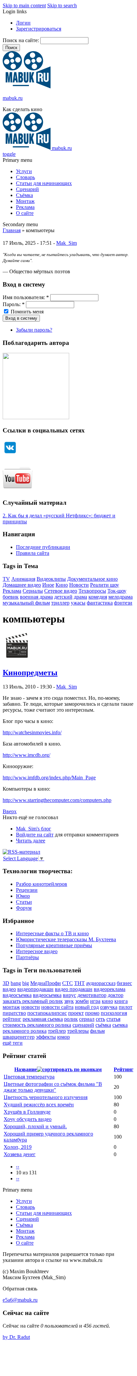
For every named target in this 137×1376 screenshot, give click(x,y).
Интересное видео (37, 951)
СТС (67, 983)
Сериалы (33, 591)
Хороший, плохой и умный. (35, 1126)
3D (6, 983)
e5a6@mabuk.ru (20, 1300)
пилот (125, 1007)
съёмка (103, 1025)
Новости (79, 585)
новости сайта (57, 1007)
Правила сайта (32, 553)
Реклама (25, 207)
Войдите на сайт (35, 834)
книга (121, 1001)
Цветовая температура (29, 1077)
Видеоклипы (51, 579)
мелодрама (120, 597)
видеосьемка (47, 995)
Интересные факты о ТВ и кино (52, 933)
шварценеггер (19, 1037)
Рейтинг (123, 1069)
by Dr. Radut (16, 1337)
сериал (86, 1019)
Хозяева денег (20, 1154)
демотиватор (91, 995)
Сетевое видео (60, 591)
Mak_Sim (66, 243)
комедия (97, 597)
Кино (62, 585)
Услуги (24, 171)
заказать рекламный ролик (33, 1001)
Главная (12, 230)
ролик (71, 1019)
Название (25, 1069)
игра (95, 1001)
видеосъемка (17, 995)
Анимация (23, 579)
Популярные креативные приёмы (54, 945)
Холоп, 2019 (18, 1147)
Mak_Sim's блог (33, 828)
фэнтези (123, 603)
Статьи (24, 902)
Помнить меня (26, 311)
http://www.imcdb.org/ (26, 755)
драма (80, 597)
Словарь (25, 177)
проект (76, 1013)
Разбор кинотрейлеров (41, 884)
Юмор (23, 896)
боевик (11, 597)
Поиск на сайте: (21, 40)
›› (17, 1178)
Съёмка (24, 195)
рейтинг (12, 1019)
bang (16, 983)
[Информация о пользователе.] (17, 658)
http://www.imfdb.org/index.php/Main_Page (49, 777)
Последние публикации (43, 547)
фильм (97, 1031)
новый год (87, 1007)
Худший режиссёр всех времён (39, 1104)
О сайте (25, 213)
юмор (63, 1037)
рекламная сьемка (43, 1019)
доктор (115, 995)
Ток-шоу (116, 591)
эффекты (46, 1037)
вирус (69, 995)
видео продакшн (73, 989)
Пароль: (14, 304)
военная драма (36, 597)
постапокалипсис (47, 1013)
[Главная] (27, 87)
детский (63, 597)
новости (30, 1007)
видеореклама (109, 989)
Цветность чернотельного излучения (45, 1097)
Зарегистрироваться (38, 29)
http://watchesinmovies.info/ (32, 732)
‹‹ (17, 1166)
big (25, 983)
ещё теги (13, 1043)
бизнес (124, 983)
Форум (24, 908)
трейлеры (78, 1031)
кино (107, 1001)
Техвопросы (92, 591)
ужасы (78, 603)
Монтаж (25, 201)
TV (6, 579)
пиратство (14, 1013)
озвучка (108, 1007)
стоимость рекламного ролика (37, 1025)
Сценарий (27, 189)
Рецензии (27, 890)
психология (114, 1013)
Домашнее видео (22, 585)
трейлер (57, 1031)
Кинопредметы (30, 672)
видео (9, 989)
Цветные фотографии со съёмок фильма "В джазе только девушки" (53, 1087)
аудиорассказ (100, 983)
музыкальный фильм (26, 603)
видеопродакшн (35, 989)
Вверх (10, 811)
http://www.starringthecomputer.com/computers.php (57, 800)
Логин (23, 23)
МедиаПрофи (45, 983)
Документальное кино (92, 579)
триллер (60, 603)
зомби (82, 1001)
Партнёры (27, 957)
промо (92, 1013)
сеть (100, 1019)
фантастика (100, 603)
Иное (48, 585)
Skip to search (62, 5)
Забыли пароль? (34, 330)
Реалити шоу (104, 585)
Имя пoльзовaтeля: (26, 297)
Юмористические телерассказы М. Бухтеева (66, 939)
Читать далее (30, 840)
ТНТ (79, 983)
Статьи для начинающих (44, 183)
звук (69, 1001)
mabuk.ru (13, 98)
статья (113, 1019)
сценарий (83, 1025)
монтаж (11, 1007)
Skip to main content (24, 5)
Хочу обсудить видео (28, 1119)
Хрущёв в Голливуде (27, 1112)
